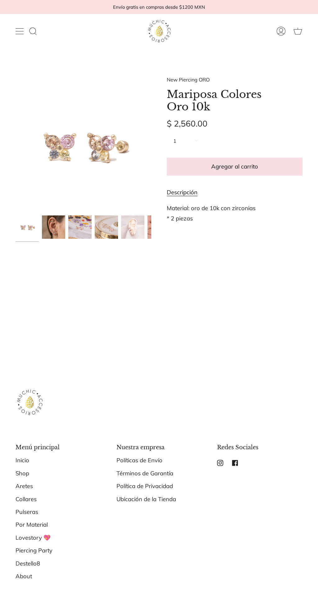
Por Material (32, 524)
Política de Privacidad (144, 486)
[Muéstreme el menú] (20, 31)
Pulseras (27, 511)
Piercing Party (34, 550)
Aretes (24, 486)
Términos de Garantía (144, 473)
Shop (22, 473)
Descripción (182, 192)
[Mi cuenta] (281, 31)
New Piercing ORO (188, 79)
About (24, 576)
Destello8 (28, 563)
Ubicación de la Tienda (146, 499)
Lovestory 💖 (33, 537)
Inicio (22, 460)
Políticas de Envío (139, 460)
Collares (26, 499)
